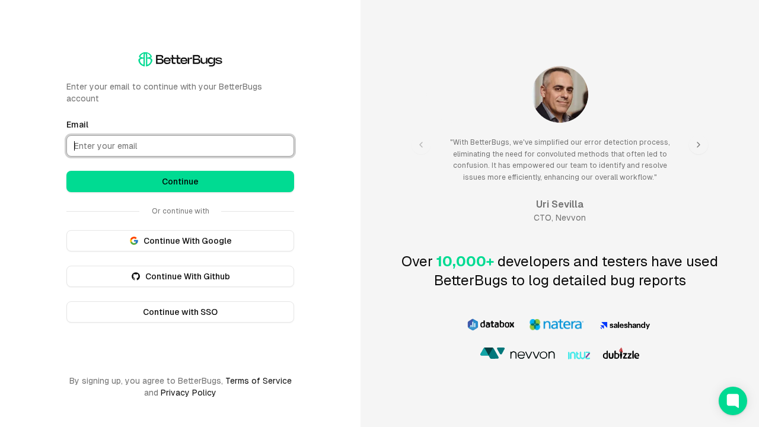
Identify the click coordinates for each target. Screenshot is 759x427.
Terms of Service (258, 380)
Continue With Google (187, 241)
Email (77, 124)
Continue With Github (187, 276)
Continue (180, 181)
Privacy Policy (188, 392)
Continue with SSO (180, 312)
